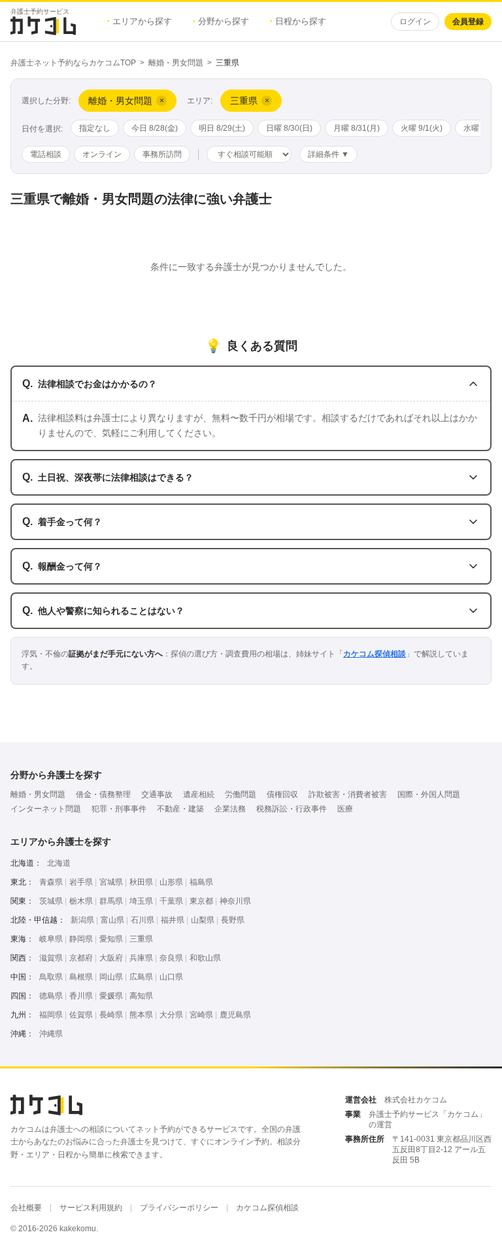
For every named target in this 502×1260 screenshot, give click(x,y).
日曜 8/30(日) (289, 128)
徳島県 (51, 995)
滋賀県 (51, 957)
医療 (345, 808)
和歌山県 (205, 957)
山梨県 (202, 920)
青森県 (51, 882)
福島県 (201, 882)
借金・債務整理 (103, 794)
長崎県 (111, 1014)
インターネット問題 (45, 808)
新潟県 (82, 920)
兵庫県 (141, 957)
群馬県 (111, 901)
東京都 (201, 901)
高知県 (141, 995)
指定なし (94, 128)
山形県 (171, 882)
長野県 (232, 920)
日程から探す (298, 21)
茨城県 (51, 901)
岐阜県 (51, 939)
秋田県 (141, 882)
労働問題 (240, 794)
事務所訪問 (162, 154)
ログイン (415, 21)
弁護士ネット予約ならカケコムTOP (73, 62)
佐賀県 (81, 1014)
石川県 (142, 920)
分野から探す (221, 21)
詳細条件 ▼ (328, 154)
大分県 (171, 1014)
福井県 (172, 920)
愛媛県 (111, 995)
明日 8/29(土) (222, 128)
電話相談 (45, 154)
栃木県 (81, 901)
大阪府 (111, 957)
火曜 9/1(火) (422, 128)
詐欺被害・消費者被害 (348, 794)
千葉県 (171, 901)
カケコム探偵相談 (374, 653)
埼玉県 (141, 901)
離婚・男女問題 (175, 62)
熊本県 (141, 1014)
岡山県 (111, 976)
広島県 (141, 976)
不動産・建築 (180, 808)
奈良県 (171, 957)
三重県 (141, 939)
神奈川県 (235, 901)
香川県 (81, 995)
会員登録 (468, 21)
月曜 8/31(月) (356, 128)
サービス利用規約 (90, 1207)
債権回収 (282, 794)
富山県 (112, 920)
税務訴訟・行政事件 (291, 808)
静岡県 (81, 939)
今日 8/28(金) (154, 128)
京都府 (81, 957)
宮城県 (111, 882)
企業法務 (230, 808)
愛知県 (111, 939)
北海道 (59, 863)
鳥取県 (51, 976)
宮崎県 (201, 1014)
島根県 (81, 976)
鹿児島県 (235, 1014)
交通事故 (157, 794)
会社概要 (26, 1207)
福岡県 (51, 1014)
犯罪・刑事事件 (119, 808)
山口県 (171, 976)
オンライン (102, 154)
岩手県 (81, 882)
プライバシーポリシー (179, 1207)
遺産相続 (198, 794)
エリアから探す (139, 21)
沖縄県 (51, 1033)
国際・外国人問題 (428, 794)
